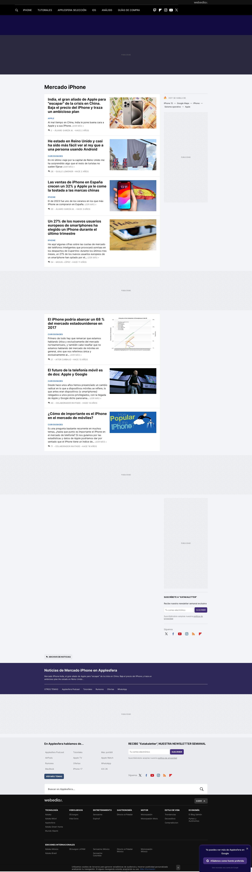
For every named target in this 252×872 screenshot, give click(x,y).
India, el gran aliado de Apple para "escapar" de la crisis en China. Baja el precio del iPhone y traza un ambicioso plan (77, 105)
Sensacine (97, 814)
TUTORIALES (45, 10)
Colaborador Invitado (68, 403)
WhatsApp (122, 689)
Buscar (201, 789)
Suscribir (201, 610)
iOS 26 (104, 769)
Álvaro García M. (64, 130)
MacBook (49, 769)
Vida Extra (73, 818)
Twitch (155, 10)
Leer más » (78, 126)
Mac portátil (107, 752)
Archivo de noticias (60, 657)
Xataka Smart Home (54, 827)
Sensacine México (101, 849)
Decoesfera (170, 818)
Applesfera (50, 822)
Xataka (48, 814)
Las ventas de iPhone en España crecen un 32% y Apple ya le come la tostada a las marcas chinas (77, 186)
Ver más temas (54, 776)
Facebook (173, 633)
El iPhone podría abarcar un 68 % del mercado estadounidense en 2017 (76, 323)
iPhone (196, 103)
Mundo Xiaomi (51, 831)
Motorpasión (146, 814)
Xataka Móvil (51, 818)
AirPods (48, 758)
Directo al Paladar (125, 814)
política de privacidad (167, 758)
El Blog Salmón (195, 814)
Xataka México (51, 849)
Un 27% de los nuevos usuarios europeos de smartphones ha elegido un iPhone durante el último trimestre (74, 227)
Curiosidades (55, 156)
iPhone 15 (168, 103)
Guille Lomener (64, 171)
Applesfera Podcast (71, 689)
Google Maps (183, 103)
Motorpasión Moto (149, 818)
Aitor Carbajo (63, 359)
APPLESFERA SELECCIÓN (72, 10)
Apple (187, 107)
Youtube (171, 10)
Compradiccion (171, 822)
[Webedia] (201, 2)
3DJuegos (73, 814)
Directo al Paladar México (125, 850)
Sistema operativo (172, 107)
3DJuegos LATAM (77, 849)
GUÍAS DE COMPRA (129, 10)
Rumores (100, 689)
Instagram (165, 10)
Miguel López (63, 262)
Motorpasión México (146, 850)
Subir (199, 801)
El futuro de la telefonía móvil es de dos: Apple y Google (75, 372)
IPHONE (27, 10)
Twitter (176, 10)
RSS (193, 633)
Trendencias (170, 814)
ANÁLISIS (107, 10)
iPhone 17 (77, 769)
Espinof (96, 818)
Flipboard (160, 10)
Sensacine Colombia (97, 854)
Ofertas (110, 689)
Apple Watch (107, 758)
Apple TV (77, 758)
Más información (147, 869)
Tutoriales (87, 689)
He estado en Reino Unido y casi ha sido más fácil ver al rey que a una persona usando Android (75, 145)
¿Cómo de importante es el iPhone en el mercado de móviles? (77, 416)
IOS (94, 10)
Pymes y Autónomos (194, 819)
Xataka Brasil (51, 853)
